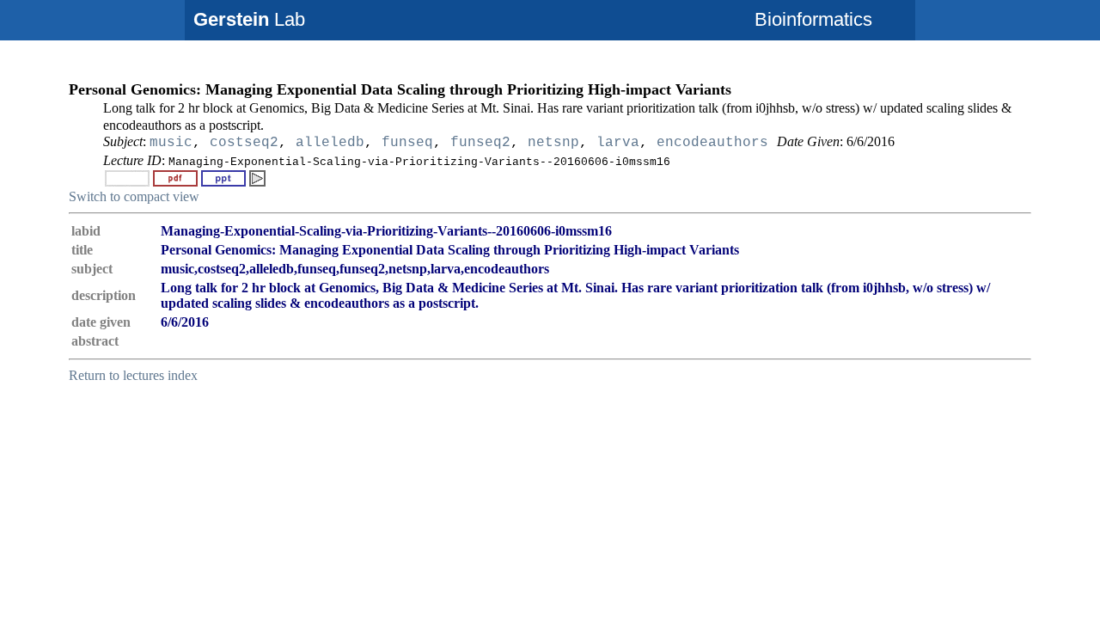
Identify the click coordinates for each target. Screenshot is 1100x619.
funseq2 (480, 142)
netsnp (553, 142)
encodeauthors (712, 142)
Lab (249, 19)
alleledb (330, 142)
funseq (407, 142)
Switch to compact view (134, 196)
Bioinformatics (813, 19)
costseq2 (244, 142)
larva (617, 142)
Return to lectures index (133, 375)
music (171, 142)
